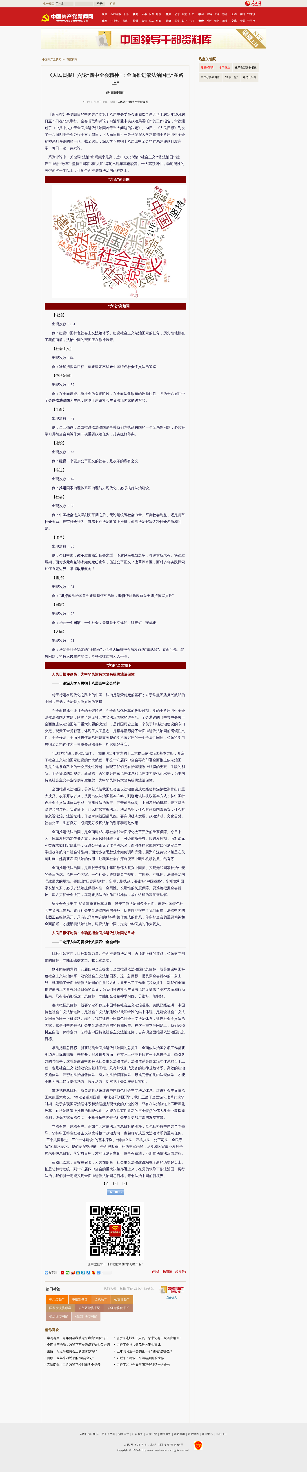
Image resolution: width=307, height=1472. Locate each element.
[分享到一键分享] (99, 1272)
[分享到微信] (68, 1272)
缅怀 (217, 20)
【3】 (125, 1184)
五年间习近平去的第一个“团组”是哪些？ (145, 1351)
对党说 (251, 14)
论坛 (126, 20)
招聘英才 (123, 1434)
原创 (158, 14)
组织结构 (116, 14)
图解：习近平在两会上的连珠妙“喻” (72, 1351)
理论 (210, 14)
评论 (217, 14)
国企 (177, 20)
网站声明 (179, 1434)
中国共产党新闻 (51, 59)
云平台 (251, 20)
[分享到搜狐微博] (94, 1272)
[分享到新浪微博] (73, 1272)
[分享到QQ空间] (78, 1272)
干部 (126, 14)
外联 (158, 20)
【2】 (115, 1184)
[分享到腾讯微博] (83, 1272)
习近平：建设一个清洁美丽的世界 (140, 1358)
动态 (177, 14)
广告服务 (137, 1434)
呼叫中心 (207, 1434)
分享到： (54, 1272)
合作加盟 (151, 1434)
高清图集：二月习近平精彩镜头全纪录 (73, 1364)
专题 (242, 20)
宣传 (144, 20)
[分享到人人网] (88, 1272)
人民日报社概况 (89, 1434)
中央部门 (116, 20)
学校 (191, 20)
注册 (113, 3)
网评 (242, 14)
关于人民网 (108, 1434)
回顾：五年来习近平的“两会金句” (70, 1358)
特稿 (224, 14)
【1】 (106, 1184)
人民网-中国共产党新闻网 (133, 101)
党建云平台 (249, 77)
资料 (224, 20)
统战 (151, 20)
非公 (184, 20)
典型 (184, 14)
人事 (144, 14)
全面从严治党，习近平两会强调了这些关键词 (78, 1345)
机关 (191, 14)
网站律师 (193, 1434)
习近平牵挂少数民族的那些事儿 (139, 1345)
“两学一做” (231, 77)
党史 (210, 20)
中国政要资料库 (210, 77)
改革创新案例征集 (246, 67)
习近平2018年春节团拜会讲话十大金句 (143, 1364)
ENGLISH (221, 1434)
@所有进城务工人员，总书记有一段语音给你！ (149, 1338)
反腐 (151, 14)
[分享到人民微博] (63, 1272)
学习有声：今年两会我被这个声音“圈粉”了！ (78, 1338)
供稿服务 (165, 1434)
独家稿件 (72, 59)
